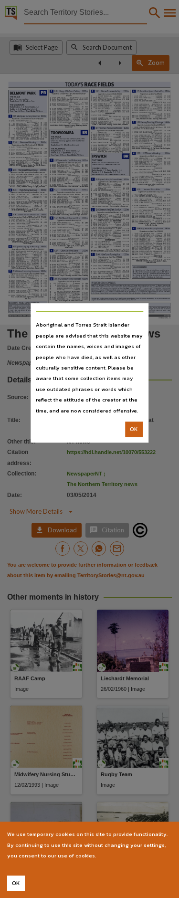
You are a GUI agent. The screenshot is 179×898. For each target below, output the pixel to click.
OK (134, 429)
